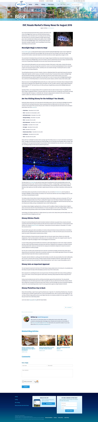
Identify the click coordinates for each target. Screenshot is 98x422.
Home (16, 19)
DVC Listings (17, 402)
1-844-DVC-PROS (79, 1)
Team (58, 4)
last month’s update (27, 51)
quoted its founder (35, 225)
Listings (43, 4)
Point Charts (51, 4)
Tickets (64, 4)
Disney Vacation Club (26, 19)
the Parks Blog (32, 182)
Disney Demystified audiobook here (43, 324)
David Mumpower (50, 28)
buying (30, 299)
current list (34, 107)
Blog (61, 4)
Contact (68, 4)
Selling (36, 4)
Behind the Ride (45, 322)
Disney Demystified (36, 322)
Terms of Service (39, 419)
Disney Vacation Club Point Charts (22, 405)
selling (35, 299)
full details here (58, 191)
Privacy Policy (33, 419)
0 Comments (69, 307)
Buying (30, 4)
